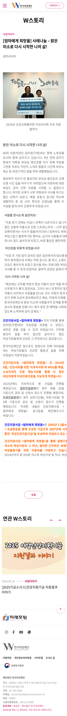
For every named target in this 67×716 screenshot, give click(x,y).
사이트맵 (38, 657)
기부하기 (53, 5)
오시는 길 (50, 657)
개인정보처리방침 (22, 657)
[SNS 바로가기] (29, 632)
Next (59, 520)
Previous (51, 520)
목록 (33, 495)
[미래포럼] (14, 617)
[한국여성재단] (21, 5)
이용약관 (7, 657)
